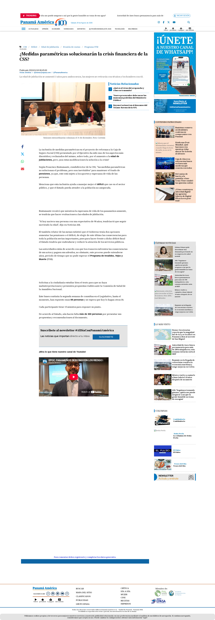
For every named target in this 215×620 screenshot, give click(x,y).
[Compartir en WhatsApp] (22, 162)
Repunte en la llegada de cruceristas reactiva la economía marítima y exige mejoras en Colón (183, 363)
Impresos (126, 603)
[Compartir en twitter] (22, 153)
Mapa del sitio (84, 592)
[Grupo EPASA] (158, 603)
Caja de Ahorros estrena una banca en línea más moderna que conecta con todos (183, 163)
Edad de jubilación (50, 46)
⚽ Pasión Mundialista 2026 (100, 29)
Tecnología (120, 29)
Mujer (124, 594)
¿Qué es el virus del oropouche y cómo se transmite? (128, 89)
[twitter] (168, 22)
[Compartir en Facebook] (22, 146)
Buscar (80, 588)
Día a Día (125, 591)
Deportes (81, 29)
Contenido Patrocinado (168, 122)
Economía (56, 29)
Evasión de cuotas (72, 46)
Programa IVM (91, 46)
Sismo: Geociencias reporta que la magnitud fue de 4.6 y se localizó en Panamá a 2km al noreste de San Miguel (183, 334)
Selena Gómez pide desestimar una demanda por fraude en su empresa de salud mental (184, 251)
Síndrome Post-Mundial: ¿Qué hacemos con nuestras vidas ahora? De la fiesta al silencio (183, 148)
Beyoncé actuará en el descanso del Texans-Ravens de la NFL (130, 106)
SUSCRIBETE (106, 337)
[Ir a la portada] (37, 22)
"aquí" (144, 618)
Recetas (125, 600)
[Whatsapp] (48, 593)
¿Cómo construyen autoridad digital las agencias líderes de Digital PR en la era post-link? (184, 195)
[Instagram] (159, 22)
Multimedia (132, 29)
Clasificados (83, 596)
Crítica (125, 588)
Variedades (69, 29)
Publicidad (82, 600)
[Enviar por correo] (22, 169)
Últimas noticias (165, 242)
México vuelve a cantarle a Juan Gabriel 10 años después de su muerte (183, 377)
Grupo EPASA (82, 604)
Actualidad (33, 29)
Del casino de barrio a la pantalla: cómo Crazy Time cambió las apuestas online (184, 178)
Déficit (34, 46)
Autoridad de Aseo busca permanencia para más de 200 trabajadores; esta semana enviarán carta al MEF (183, 349)
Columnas (161, 410)
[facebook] (163, 22)
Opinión (45, 29)
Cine (123, 597)
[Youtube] (174, 22)
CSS (25, 46)
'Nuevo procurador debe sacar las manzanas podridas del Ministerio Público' (129, 97)
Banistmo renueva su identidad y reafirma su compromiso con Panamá (183, 132)
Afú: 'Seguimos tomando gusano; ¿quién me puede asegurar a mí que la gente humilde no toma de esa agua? (183, 394)
